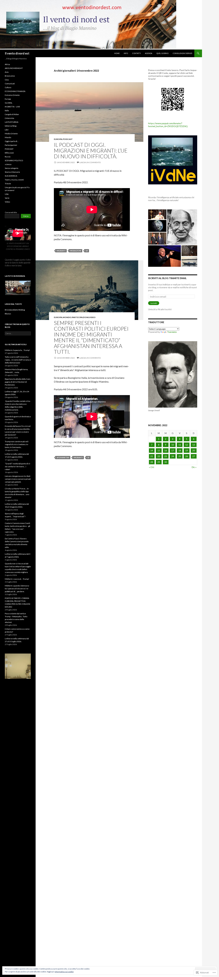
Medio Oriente (11, 133)
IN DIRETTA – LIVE (12, 106)
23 (165, 456)
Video (92, 317)
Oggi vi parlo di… (12, 141)
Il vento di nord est (17, 53)
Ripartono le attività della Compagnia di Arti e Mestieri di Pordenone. (18, 382)
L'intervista (9, 118)
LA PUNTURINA (11, 122)
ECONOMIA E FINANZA (15, 91)
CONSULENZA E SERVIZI (182, 53)
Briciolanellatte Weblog (15, 310)
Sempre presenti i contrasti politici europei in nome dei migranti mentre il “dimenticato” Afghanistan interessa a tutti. (91, 337)
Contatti (136, 53)
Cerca (25, 216)
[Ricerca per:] (18, 333)
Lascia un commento (90, 162)
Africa (7, 64)
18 (179, 450)
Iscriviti (154, 303)
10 (172, 444)
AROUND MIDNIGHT (14, 68)
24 (172, 456)
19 (186, 450)
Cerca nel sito (11, 212)
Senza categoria (11, 168)
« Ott (151, 467)
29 (158, 462)
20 (193, 450)
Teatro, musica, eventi (14, 179)
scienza (8, 164)
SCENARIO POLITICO (14, 160)
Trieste (8, 183)
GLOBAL (8, 103)
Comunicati (10, 83)
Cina (7, 80)
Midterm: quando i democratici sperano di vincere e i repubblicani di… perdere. (17, 588)
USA (6, 194)
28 (151, 462)
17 (172, 450)
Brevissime (10, 76)
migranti (61, 251)
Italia (7, 110)
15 (158, 450)
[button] (18, 287)
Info (126, 53)
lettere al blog (10, 126)
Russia (7, 156)
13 (193, 444)
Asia (6, 72)
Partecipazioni (80, 317)
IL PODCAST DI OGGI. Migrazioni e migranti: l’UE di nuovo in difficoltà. (90, 150)
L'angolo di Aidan (12, 114)
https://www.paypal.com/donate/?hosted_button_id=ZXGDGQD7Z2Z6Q (168, 125)
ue (87, 251)
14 (151, 450)
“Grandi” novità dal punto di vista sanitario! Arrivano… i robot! (17, 466)
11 (179, 444)
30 (165, 462)
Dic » (194, 467)
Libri (6, 129)
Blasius (8, 313)
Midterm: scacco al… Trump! (17, 579)
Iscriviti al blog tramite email (167, 278)
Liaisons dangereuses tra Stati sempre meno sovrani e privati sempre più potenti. (18, 479)
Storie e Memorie (12, 172)
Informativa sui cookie (64, 971)
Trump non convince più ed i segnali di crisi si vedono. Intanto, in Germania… (17, 444)
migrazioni (75, 251)
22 (158, 456)
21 (151, 456)
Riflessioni (9, 153)
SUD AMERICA (11, 176)
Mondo (67, 317)
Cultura (8, 87)
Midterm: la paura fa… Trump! (17, 350)
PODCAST (68, 139)
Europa (58, 139)
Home (117, 53)
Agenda (148, 53)
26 (186, 456)
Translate (172, 332)
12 (186, 444)
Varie (7, 198)
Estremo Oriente (12, 95)
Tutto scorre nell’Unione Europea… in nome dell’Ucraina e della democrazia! (18, 360)
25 (179, 456)
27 (193, 456)
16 (165, 450)
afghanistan (63, 457)
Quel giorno (162, 53)
